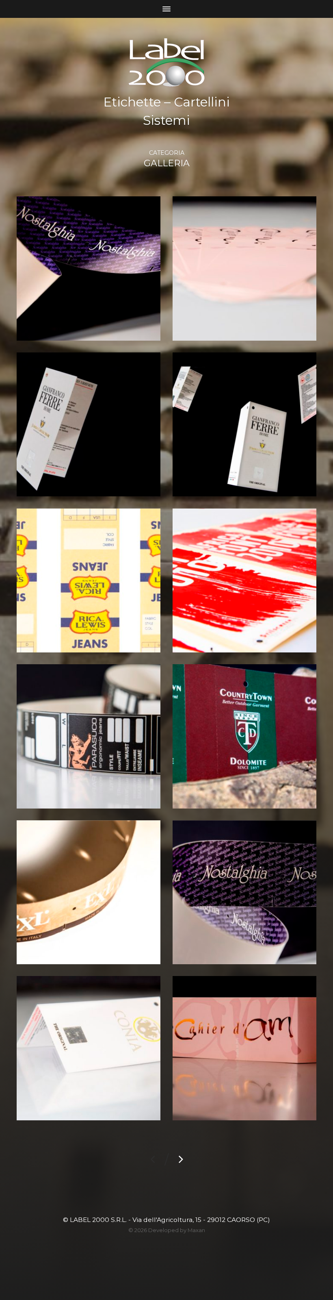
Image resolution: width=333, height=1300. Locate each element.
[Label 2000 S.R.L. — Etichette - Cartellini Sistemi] (167, 62)
